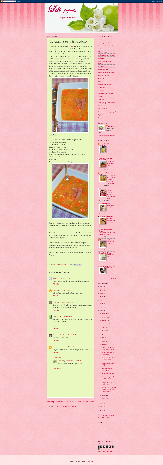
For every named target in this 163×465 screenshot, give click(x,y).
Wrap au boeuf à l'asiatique (107, 369)
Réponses (58, 357)
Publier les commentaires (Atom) (66, 406)
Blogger (90, 461)
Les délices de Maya (105, 253)
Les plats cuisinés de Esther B (106, 144)
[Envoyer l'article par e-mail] (70, 264)
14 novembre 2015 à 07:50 (73, 361)
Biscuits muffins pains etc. (106, 46)
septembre (105, 324)
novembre (105, 317)
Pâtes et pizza (102, 87)
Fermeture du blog (111, 255)
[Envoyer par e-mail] (74, 264)
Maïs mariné (110, 147)
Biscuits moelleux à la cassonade (111, 220)
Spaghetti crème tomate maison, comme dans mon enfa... (109, 389)
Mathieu (55, 278)
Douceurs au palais (105, 189)
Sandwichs (101, 100)
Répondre (56, 284)
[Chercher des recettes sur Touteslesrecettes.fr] (105, 451)
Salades (100, 97)
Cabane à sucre (102, 52)
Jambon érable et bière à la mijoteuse (108, 359)
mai (103, 337)
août (103, 327)
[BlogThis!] (76, 264)
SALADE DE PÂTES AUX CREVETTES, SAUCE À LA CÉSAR (111, 179)
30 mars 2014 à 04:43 (65, 316)
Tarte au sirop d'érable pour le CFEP (108, 378)
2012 (101, 407)
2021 (101, 286)
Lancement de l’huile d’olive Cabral (110, 208)
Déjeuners (101, 66)
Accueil (70, 401)
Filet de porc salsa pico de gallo (111, 163)
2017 (101, 300)
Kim (54, 290)
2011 (101, 410)
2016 (101, 304)
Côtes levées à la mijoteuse (107, 383)
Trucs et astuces (102, 109)
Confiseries (101, 58)
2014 (101, 311)
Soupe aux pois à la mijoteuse (108, 353)
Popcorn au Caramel (110, 242)
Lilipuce (60, 360)
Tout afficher (113, 278)
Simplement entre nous (107, 240)
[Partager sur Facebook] (79, 264)
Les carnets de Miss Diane (105, 230)
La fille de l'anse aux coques (106, 173)
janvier (104, 399)
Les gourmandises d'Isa (107, 266)
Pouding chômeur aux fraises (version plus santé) (111, 194)
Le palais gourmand (106, 216)
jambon (70, 46)
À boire (100, 40)
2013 (101, 403)
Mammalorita (57, 335)
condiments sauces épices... (106, 55)
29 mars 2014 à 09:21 (65, 278)
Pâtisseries (101, 90)
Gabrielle (56, 302)
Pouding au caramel (108, 373)
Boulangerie (101, 49)
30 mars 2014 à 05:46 (69, 335)
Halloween (101, 78)
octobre (104, 320)
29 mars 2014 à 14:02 (66, 302)
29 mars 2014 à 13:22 (63, 290)
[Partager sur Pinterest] (81, 264)
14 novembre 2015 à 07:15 (68, 347)
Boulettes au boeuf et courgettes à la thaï (108, 348)
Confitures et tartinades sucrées (105, 62)
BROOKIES (110, 268)
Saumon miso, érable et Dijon (109, 364)
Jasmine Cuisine (104, 203)
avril (103, 341)
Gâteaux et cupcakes (104, 75)
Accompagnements (103, 43)
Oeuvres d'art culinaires (105, 84)
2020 (101, 290)
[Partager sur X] (77, 264)
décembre (105, 313)
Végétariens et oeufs (104, 115)
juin (103, 334)
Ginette (55, 316)
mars (103, 344)
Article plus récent (55, 401)
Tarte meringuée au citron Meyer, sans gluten (107, 233)
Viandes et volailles (104, 118)
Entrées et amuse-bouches (106, 72)
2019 (101, 293)
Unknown (56, 347)
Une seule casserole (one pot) (107, 112)
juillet (104, 331)
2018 (101, 297)
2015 (101, 307)
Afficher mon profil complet (106, 136)
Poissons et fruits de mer (105, 93)
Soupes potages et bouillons (106, 103)
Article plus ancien (86, 401)
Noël (99, 81)
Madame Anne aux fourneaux (105, 159)
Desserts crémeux (103, 69)
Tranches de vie (102, 106)
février (104, 395)
